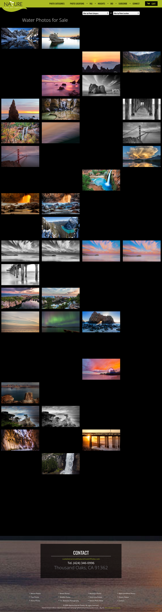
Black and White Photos (127, 593)
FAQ (91, 1)
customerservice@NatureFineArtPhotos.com (81, 559)
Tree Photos (35, 597)
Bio (111, 1)
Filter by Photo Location (121, 13)
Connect (136, 1)
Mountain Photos (95, 593)
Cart (151, 3)
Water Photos (64, 593)
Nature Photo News (96, 601)
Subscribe (123, 1)
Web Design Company (112, 608)
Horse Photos (35, 601)
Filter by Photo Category (90, 13)
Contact (121, 601)
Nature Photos (36, 593)
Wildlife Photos (65, 597)
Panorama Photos (95, 597)
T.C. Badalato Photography (69, 601)
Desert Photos (124, 597)
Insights (101, 1)
